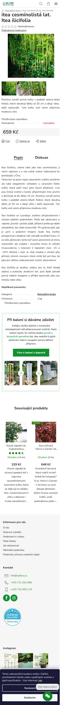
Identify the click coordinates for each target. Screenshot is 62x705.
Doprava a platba (12, 532)
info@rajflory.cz (19, 575)
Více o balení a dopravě (31, 352)
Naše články (9, 541)
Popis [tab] (18, 157)
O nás (6, 527)
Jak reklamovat (11, 545)
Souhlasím (30, 697)
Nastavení (30, 688)
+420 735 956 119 (21, 589)
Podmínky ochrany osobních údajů (21, 554)
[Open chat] (47, 696)
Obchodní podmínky (13, 550)
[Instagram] (14, 597)
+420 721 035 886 (21, 582)
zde (40, 680)
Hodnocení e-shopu (13, 536)
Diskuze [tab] (41, 157)
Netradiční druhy (46, 294)
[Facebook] (6, 597)
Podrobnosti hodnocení (14, 30)
